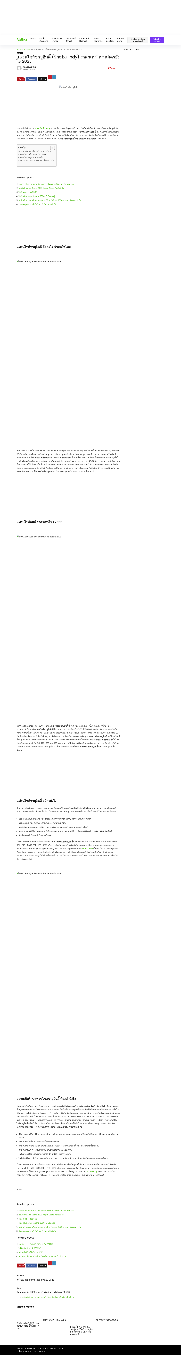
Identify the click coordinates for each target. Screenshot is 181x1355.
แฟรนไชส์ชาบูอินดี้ (48, 1297)
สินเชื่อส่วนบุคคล (43, 39)
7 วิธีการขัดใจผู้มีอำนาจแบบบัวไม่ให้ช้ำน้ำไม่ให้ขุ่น (28, 1326)
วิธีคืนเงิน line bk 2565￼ (29, 1248)
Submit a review (157, 40)
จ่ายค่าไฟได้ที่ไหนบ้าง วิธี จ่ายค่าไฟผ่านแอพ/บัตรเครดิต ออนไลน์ (46, 184)
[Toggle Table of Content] (51, 148)
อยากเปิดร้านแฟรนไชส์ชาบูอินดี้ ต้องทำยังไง (37, 160)
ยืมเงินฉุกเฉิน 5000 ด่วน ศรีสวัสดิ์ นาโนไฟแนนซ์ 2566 (43, 1292)
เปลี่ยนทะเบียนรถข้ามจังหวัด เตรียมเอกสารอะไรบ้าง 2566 (43, 1256)
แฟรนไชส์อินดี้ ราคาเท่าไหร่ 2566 (33, 154)
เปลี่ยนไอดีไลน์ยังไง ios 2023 (30, 1252)
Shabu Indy (87, 848)
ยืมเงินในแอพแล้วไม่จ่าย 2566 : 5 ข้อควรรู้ (36, 196)
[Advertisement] (74, 17)
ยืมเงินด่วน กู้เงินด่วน (57, 39)
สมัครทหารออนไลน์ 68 (107, 1319)
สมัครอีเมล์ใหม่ (29, 67)
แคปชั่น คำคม (120, 39)
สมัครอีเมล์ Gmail (71, 39)
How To (27, 49)
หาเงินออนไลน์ (110, 39)
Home (33, 38)
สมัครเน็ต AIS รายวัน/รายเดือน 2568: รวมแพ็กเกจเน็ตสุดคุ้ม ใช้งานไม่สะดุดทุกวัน (81, 1330)
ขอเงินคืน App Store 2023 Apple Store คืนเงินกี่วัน (41, 188)
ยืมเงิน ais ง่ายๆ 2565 (27, 192)
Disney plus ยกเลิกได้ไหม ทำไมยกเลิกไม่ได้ (37, 204)
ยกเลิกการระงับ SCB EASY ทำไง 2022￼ (35, 1244)
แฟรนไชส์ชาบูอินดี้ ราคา (65, 1297)
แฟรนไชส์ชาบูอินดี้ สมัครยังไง (31, 157)
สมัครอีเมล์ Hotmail (84, 39)
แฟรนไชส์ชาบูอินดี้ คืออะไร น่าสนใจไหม (35, 151)
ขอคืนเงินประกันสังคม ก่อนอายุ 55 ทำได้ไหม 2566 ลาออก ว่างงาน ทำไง (49, 200)
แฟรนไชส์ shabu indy (31, 1297)
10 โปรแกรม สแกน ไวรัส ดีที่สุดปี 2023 (35, 1279)
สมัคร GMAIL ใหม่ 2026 (54, 1319)
